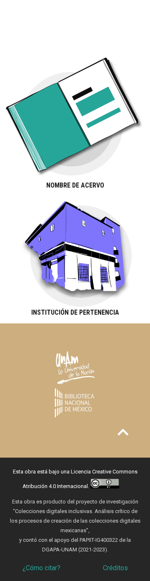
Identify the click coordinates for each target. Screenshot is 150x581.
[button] (123, 432)
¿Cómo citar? (41, 568)
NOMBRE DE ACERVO (75, 185)
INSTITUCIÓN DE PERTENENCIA (75, 312)
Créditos (115, 568)
